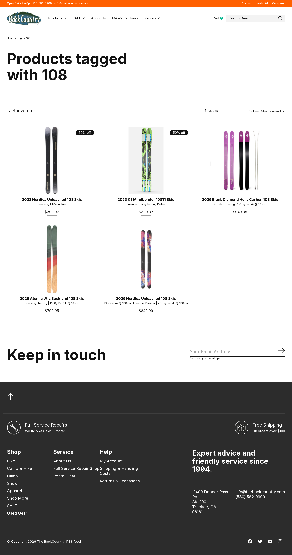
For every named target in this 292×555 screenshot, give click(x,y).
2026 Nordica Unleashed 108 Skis (146, 298)
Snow (12, 483)
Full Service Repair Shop (76, 468)
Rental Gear (64, 475)
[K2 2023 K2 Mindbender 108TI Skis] (146, 160)
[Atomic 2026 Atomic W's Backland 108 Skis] (52, 259)
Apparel (14, 490)
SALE (77, 18)
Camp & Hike (19, 468)
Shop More (17, 498)
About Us (98, 18)
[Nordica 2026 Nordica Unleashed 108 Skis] (146, 259)
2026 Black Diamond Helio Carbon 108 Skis (240, 199)
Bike (11, 460)
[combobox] (255, 18)
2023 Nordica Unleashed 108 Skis (52, 199)
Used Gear (17, 513)
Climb (12, 475)
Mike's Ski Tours (125, 18)
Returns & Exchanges (120, 480)
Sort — (253, 111)
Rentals (150, 18)
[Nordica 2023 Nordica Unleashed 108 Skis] (52, 160)
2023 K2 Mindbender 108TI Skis (146, 199)
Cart (219, 18)
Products (55, 18)
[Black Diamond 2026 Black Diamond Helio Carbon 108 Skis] (240, 160)
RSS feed (73, 541)
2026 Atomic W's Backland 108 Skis (52, 298)
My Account (111, 460)
